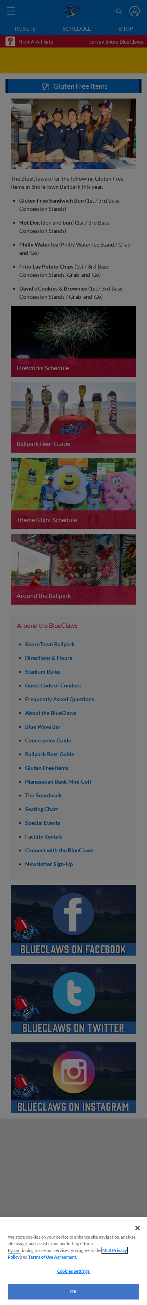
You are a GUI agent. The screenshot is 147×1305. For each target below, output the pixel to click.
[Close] (137, 1228)
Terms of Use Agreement (52, 1256)
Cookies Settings (73, 1271)
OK (73, 1291)
